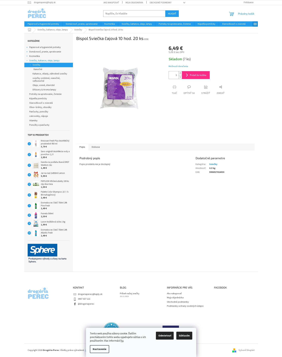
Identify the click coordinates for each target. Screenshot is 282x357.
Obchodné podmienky (161, 2)
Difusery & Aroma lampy (44, 89)
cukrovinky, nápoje (38, 116)
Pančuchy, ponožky (38, 111)
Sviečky (36, 65)
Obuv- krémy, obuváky (40, 107)
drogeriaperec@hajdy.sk (90, 294)
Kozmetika (34, 56)
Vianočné (37, 69)
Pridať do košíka (198, 75)
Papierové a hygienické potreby (45, 47)
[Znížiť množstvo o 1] (180, 77)
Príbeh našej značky (129, 293)
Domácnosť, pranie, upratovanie (45, 51)
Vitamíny (33, 120)
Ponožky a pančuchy (39, 125)
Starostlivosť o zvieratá (41, 103)
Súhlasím (184, 335)
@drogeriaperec (86, 304)
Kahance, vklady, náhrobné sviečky (50, 73)
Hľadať (172, 13)
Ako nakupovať (111, 2)
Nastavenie (99, 349)
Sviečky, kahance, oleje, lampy (44, 60)
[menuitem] (43, 24)
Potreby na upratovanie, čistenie (45, 94)
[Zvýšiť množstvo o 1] (180, 73)
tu (122, 341)
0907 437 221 (84, 299)
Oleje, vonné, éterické (44, 85)
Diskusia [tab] (96, 147)
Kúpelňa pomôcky (38, 98)
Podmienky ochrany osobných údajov (185, 306)
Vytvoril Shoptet (247, 350)
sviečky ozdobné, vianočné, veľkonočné (46, 80)
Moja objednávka (134, 2)
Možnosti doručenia (178, 66)
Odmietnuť (164, 335)
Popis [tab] (82, 147)
